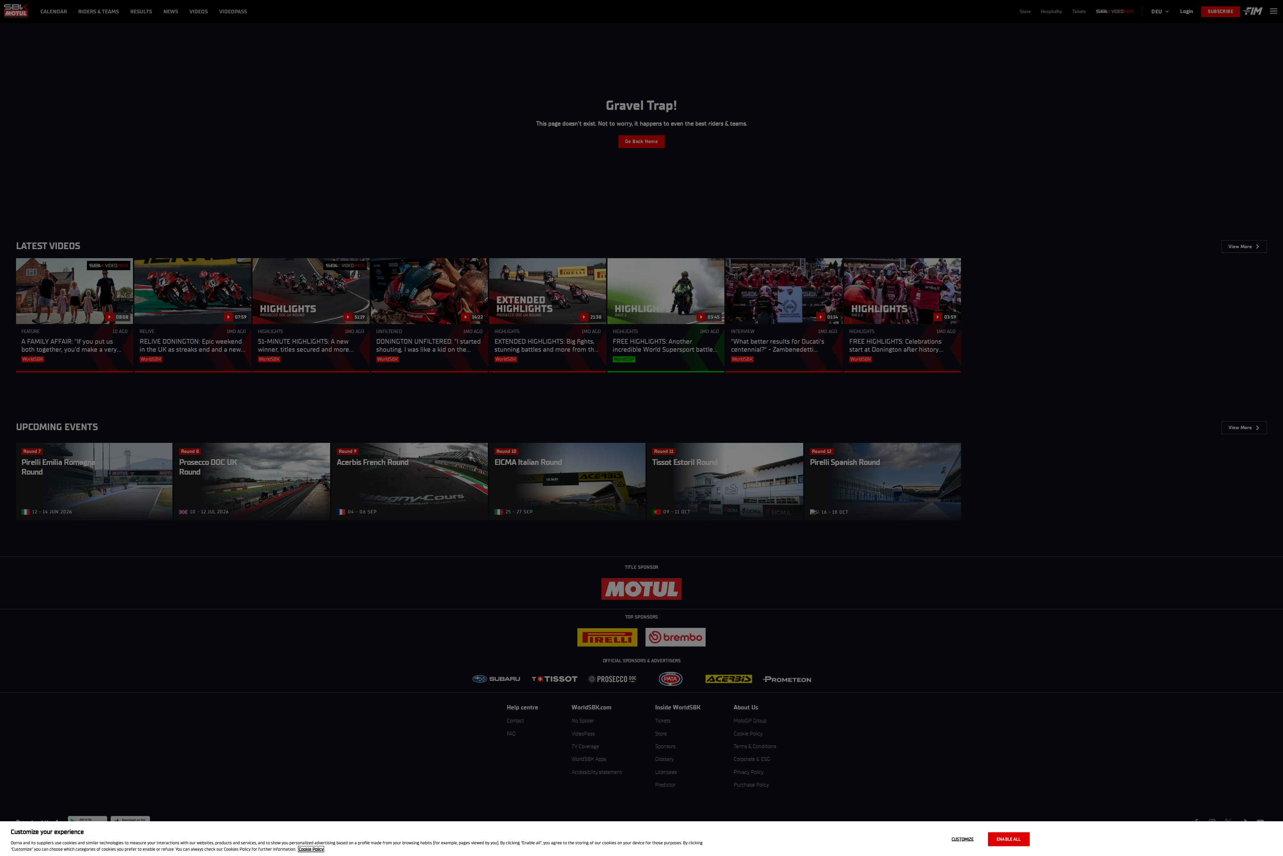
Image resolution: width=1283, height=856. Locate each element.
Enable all (1009, 839)
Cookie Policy (311, 849)
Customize (963, 839)
